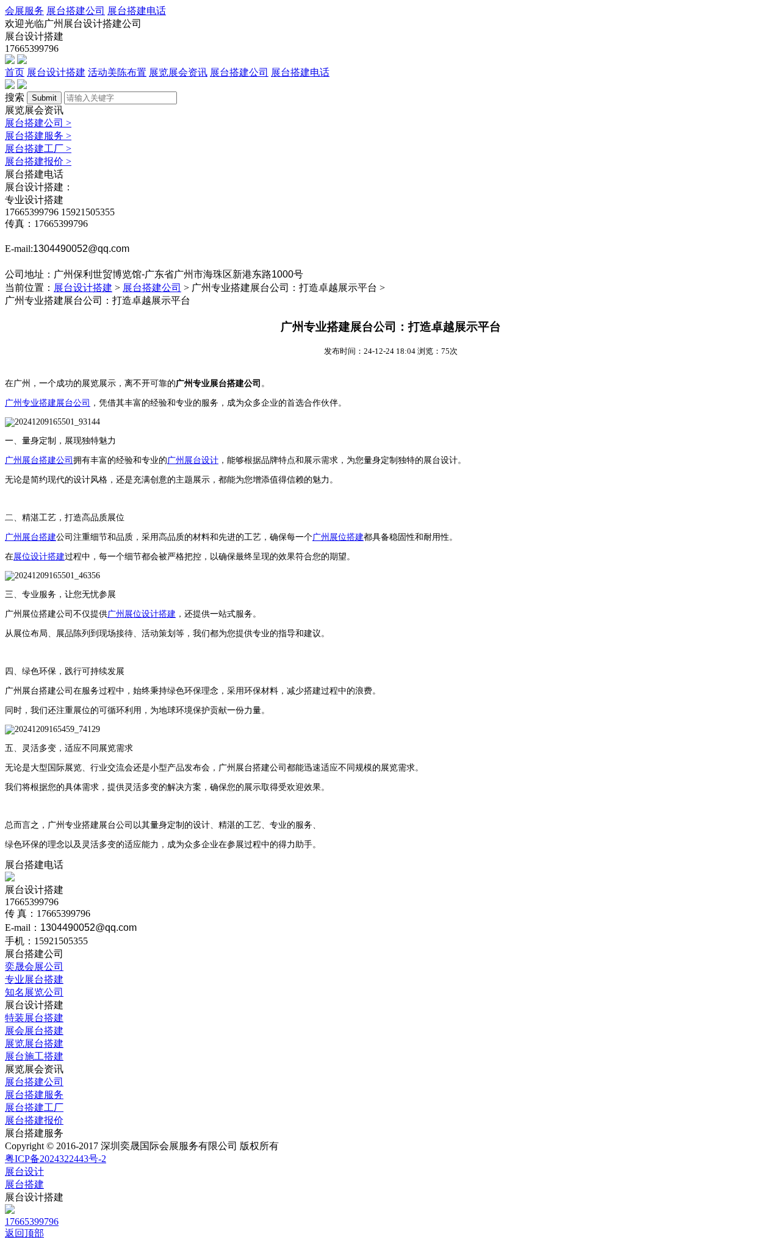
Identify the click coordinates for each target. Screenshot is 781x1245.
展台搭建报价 (38, 161)
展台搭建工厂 (38, 148)
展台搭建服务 (38, 136)
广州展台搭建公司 (39, 460)
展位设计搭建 (39, 556)
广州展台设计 (192, 460)
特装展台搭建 (34, 1018)
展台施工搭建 (34, 1056)
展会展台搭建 (34, 1030)
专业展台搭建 (34, 979)
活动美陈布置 (117, 72)
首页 (14, 72)
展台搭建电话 (136, 10)
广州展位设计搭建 (141, 614)
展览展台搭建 (34, 1043)
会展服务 (24, 10)
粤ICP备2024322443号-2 (55, 1159)
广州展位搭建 (338, 537)
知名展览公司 (34, 992)
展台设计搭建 (56, 72)
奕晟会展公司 (34, 966)
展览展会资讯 (178, 72)
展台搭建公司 (75, 10)
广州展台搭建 (30, 537)
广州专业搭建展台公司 (47, 402)
